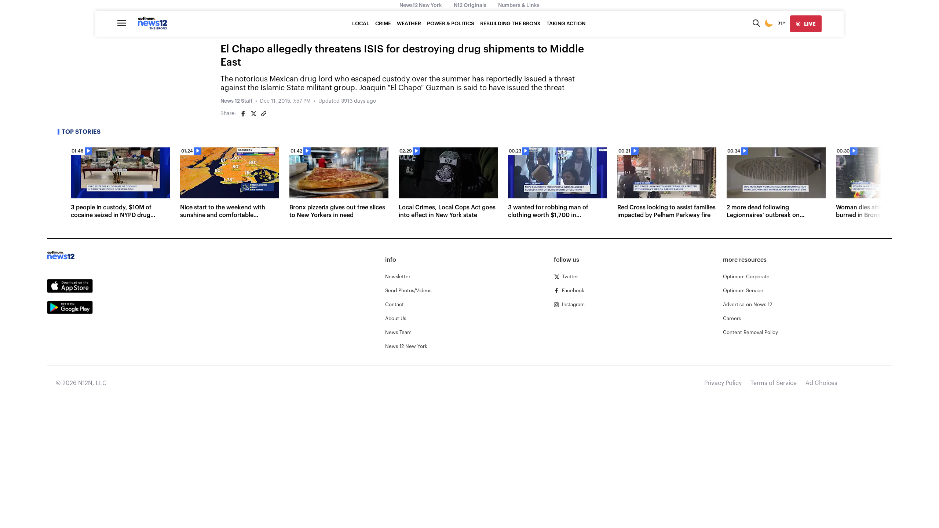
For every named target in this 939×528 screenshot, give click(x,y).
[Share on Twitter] (253, 114)
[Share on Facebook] (243, 114)
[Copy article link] (264, 114)
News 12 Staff (236, 101)
